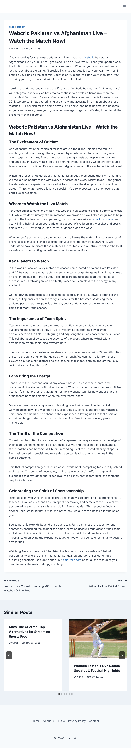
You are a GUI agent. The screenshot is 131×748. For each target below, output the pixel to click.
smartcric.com (72, 560)
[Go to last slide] (9, 655)
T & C (61, 721)
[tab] (59, 694)
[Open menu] (124, 6)
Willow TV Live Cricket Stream (108, 583)
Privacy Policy (77, 721)
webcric (89, 57)
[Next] (122, 655)
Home (36, 721)
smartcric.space (102, 219)
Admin (15, 48)
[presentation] (98, 638)
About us (49, 721)
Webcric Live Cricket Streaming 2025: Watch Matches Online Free (32, 585)
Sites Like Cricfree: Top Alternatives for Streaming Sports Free (29, 631)
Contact (94, 721)
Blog (12, 27)
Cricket (20, 27)
